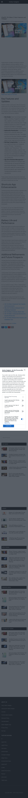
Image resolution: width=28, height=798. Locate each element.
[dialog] (14, 399)
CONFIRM (8, 425)
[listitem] (14, 397)
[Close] (25, 370)
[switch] (22, 400)
